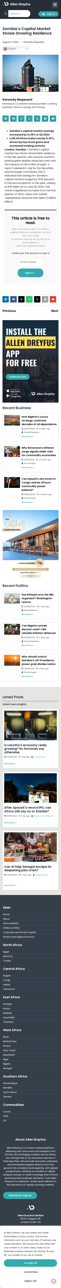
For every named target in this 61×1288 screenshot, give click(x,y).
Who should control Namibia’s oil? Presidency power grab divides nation (39, 660)
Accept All (30, 1263)
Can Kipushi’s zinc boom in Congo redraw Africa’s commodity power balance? (39, 484)
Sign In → (30, 273)
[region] (30, 1257)
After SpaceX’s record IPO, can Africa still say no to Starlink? (29, 775)
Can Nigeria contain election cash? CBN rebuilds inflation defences (39, 629)
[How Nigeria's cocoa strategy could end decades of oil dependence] (12, 420)
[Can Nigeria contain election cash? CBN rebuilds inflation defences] (12, 629)
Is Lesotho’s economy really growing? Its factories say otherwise (27, 712)
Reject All (30, 1281)
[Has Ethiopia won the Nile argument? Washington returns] (12, 598)
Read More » (28, 436)
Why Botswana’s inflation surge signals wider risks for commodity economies (39, 451)
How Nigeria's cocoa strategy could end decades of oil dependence (39, 420)
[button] (6, 118)
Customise (31, 1272)
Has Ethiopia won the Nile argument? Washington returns (37, 598)
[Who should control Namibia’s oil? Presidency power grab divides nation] (12, 660)
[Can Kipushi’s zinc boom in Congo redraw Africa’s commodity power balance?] (12, 482)
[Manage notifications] (53, 1281)
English (11, 48)
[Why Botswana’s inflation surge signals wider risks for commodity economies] (12, 451)
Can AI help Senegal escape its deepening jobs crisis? (30, 834)
